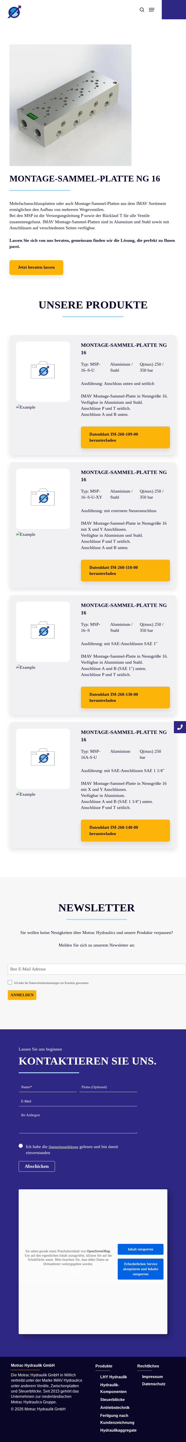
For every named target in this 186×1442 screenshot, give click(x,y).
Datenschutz (153, 1384)
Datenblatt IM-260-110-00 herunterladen (113, 570)
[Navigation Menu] (152, 9)
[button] (36, 267)
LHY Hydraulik (113, 1377)
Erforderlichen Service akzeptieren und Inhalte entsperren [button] (140, 1269)
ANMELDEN (22, 995)
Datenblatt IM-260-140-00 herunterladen (113, 830)
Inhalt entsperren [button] (140, 1249)
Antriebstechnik (115, 1408)
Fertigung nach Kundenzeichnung (116, 1419)
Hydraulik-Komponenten (113, 1388)
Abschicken (37, 1166)
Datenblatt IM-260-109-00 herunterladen (113, 437)
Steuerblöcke (112, 1400)
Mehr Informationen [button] (68, 1272)
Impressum (152, 1377)
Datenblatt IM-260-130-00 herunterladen (113, 697)
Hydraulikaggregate (116, 1430)
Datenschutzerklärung (63, 1147)
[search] (142, 9)
